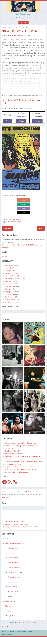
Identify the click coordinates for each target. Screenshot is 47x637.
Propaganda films (11, 291)
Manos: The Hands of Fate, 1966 (19, 31)
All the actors (32, 631)
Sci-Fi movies (9, 297)
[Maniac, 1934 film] (12, 378)
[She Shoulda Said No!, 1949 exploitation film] (34, 356)
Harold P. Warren (16, 222)
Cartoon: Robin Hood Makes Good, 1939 (19, 472)
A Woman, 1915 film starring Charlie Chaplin (20, 469)
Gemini (23, 208)
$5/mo (21, 121)
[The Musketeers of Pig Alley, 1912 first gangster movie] (34, 401)
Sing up (10, 611)
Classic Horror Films (14, 219)
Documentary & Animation (14, 278)
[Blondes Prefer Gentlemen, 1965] (34, 378)
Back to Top (5, 627)
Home (4, 27)
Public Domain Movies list (14, 543)
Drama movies (10, 281)
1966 (8, 222)
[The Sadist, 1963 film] (12, 401)
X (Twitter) (23, 212)
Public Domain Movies (23, 14)
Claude (23, 200)
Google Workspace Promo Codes (16, 524)
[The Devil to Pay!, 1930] (34, 333)
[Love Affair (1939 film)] (34, 424)
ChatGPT (23, 204)
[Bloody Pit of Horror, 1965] (12, 333)
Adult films (9, 268)
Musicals (8, 289)
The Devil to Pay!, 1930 (13, 451)
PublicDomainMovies (17, 35)
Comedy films (10, 276)
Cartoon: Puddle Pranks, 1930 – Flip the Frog (20, 443)
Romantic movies (11, 294)
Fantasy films (9, 284)
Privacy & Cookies (7, 635)
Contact (4, 631)
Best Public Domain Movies (18, 631)
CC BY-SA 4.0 (30, 492)
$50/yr (37, 121)
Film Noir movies (11, 286)
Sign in (4, 256)
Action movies (10, 265)
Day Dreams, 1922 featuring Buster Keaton (20, 467)
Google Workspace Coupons (15, 521)
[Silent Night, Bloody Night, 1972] (12, 356)
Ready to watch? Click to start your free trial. (21, 101)
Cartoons (8, 270)
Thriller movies (10, 299)
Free (7, 121)
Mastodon (5, 497)
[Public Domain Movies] (23, 11)
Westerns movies (11, 302)
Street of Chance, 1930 (13, 464)
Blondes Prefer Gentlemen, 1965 (16, 453)
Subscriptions (10, 601)
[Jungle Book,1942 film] (12, 424)
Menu (23, 22)
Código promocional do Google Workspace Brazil (22, 527)
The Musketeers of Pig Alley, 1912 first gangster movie (24, 461)
